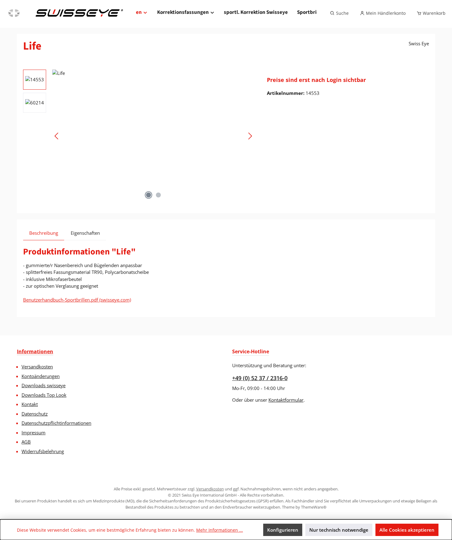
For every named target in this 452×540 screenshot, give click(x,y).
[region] (139, 136)
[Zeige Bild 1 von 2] (148, 195)
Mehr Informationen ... (219, 530)
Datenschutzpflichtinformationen (56, 423)
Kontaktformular (285, 400)
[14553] (153, 136)
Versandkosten (37, 366)
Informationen (35, 351)
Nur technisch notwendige (338, 530)
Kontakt (30, 404)
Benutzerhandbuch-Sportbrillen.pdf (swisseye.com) (77, 300)
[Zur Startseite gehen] (65, 13)
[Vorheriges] (56, 136)
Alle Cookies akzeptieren (406, 530)
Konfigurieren (282, 530)
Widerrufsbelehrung (43, 451)
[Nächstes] (250, 136)
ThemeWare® (314, 507)
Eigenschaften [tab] (85, 233)
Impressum (34, 432)
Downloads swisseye (43, 385)
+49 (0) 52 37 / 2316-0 (259, 378)
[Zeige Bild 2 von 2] (158, 195)
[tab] (43, 232)
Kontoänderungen (41, 376)
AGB (26, 442)
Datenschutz (35, 414)
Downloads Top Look (44, 395)
